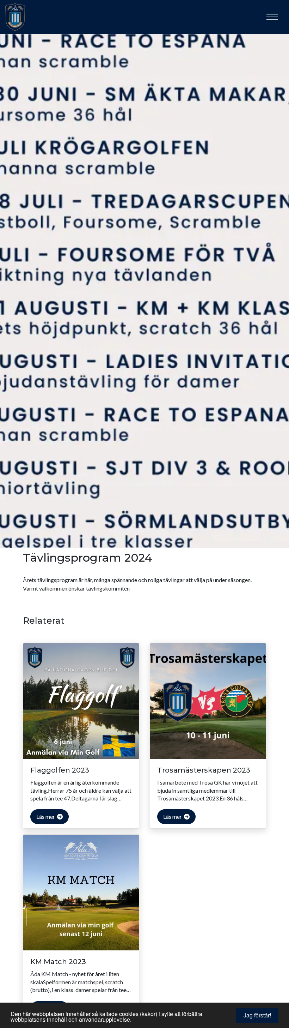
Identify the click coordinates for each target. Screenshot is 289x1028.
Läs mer (46, 816)
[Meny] (272, 17)
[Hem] (23, 17)
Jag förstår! (257, 1015)
